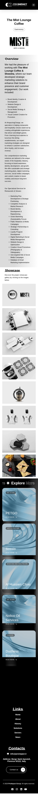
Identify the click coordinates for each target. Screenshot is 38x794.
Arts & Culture (13, 528)
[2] (19, 441)
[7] (19, 417)
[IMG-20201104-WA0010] (19, 466)
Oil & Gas (11, 492)
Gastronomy (19, 29)
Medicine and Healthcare (17, 564)
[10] (19, 295)
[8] (19, 392)
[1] (19, 319)
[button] (34, 5)
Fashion (10, 635)
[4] (19, 344)
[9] (19, 368)
